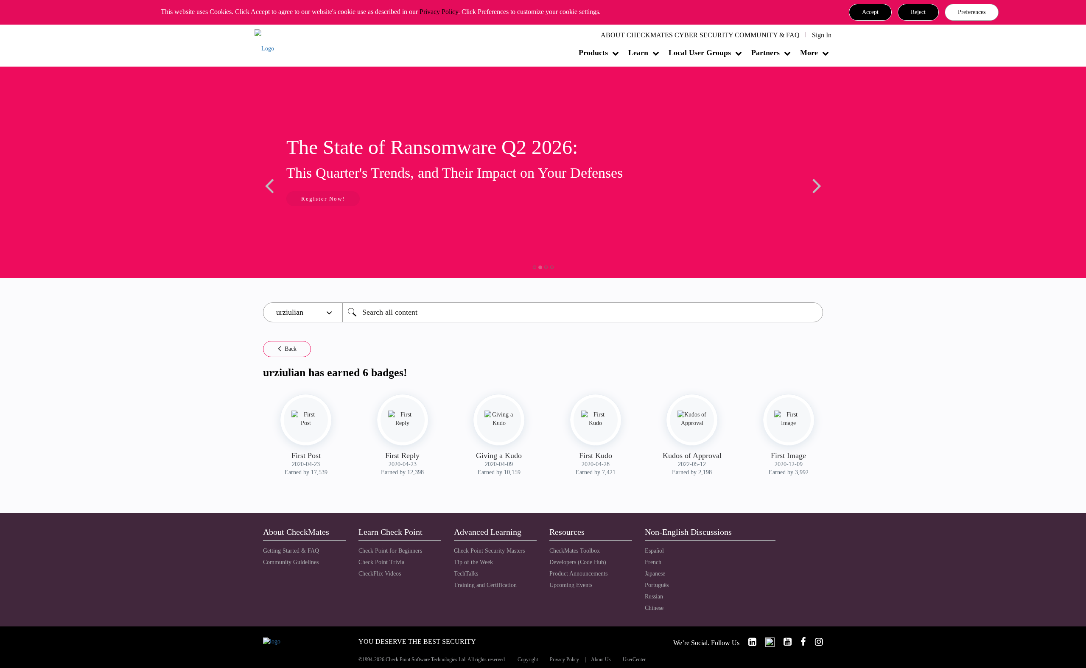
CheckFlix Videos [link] (379, 573)
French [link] (653, 562)
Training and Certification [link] (485, 585)
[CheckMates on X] (766, 642)
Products (593, 52)
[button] (870, 12)
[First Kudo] (595, 419)
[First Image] (788, 419)
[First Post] (305, 419)
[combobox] (582, 312)
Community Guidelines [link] (291, 562)
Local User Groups (700, 52)
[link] (748, 642)
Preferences (971, 12)
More (809, 52)
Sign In (821, 35)
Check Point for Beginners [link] (390, 551)
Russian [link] (654, 596)
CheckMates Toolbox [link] (574, 551)
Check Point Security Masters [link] (489, 551)
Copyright (528, 659)
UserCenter (634, 659)
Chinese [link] (654, 608)
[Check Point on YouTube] (784, 642)
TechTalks (466, 573)
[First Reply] (402, 419)
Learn (638, 52)
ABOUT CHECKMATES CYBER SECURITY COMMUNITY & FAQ (700, 35)
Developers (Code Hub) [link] (577, 562)
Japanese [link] (655, 573)
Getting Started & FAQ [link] (291, 551)
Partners (765, 52)
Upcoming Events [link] (570, 585)
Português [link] (657, 585)
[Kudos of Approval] (691, 419)
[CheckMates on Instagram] (815, 642)
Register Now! (323, 199)
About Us (601, 659)
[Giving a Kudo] (498, 419)
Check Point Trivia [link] (381, 562)
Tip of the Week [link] (473, 562)
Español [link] (654, 551)
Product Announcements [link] (578, 573)
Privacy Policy (439, 11)
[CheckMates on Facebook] (799, 642)
